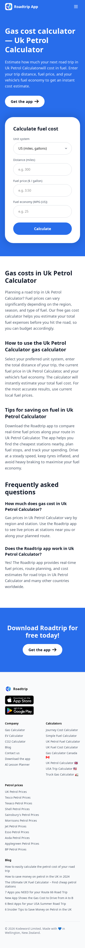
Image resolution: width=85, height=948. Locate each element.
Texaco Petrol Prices (18, 803)
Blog (8, 747)
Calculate (42, 228)
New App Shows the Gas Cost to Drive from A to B (39, 898)
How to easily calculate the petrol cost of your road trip (40, 869)
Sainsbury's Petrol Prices (22, 815)
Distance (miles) (24, 160)
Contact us (12, 753)
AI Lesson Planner (17, 764)
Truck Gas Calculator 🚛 (62, 774)
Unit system (21, 139)
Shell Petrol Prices (17, 809)
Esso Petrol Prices (17, 832)
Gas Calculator (15, 730)
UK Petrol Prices (16, 792)
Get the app (22, 101)
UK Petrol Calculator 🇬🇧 (62, 763)
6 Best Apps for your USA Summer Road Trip (35, 904)
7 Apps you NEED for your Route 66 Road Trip (36, 892)
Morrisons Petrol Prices (21, 820)
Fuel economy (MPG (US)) (30, 202)
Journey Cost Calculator (62, 730)
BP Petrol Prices (15, 849)
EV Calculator (14, 736)
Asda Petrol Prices (17, 838)
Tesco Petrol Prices (18, 797)
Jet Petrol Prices (15, 826)
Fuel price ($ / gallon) (27, 181)
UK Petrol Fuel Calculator (63, 741)
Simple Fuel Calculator (61, 736)
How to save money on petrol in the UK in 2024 (37, 876)
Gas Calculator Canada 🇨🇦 (61, 755)
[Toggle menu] (76, 6)
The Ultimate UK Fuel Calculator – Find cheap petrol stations (40, 884)
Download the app (17, 759)
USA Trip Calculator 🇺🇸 (61, 769)
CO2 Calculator (15, 741)
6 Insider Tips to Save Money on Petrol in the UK (38, 909)
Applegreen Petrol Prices (22, 844)
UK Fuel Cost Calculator (62, 747)
